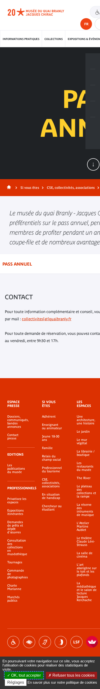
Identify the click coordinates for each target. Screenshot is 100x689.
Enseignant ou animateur (52, 426)
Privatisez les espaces (16, 500)
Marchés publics (13, 599)
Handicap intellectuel (61, 642)
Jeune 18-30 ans (50, 438)
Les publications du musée (16, 469)
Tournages (14, 562)
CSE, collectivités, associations (71, 188)
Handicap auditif (45, 642)
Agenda (92, 93)
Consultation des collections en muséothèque (17, 547)
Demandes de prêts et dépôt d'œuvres (15, 527)
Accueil (8, 187)
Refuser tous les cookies (73, 675)
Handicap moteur (13, 642)
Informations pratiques (21, 39)
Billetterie (92, 61)
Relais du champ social (51, 458)
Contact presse (12, 436)
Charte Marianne (14, 587)
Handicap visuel (29, 642)
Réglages (15, 682)
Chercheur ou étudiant (52, 508)
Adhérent (49, 416)
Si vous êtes (29, 188)
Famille (47, 448)
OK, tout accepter (25, 675)
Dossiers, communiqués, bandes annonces (17, 422)
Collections (53, 39)
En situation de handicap (51, 496)
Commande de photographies (17, 574)
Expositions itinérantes (15, 512)
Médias (92, 109)
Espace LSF (76, 642)
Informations (92, 77)
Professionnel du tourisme (52, 469)
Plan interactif (92, 125)
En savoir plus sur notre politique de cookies (62, 682)
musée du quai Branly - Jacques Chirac (41, 12)
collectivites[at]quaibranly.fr (46, 319)
